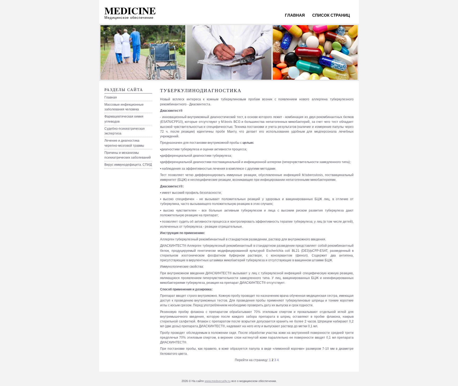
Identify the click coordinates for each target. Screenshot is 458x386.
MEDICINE (130, 10)
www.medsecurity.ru (218, 381)
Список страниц (331, 15)
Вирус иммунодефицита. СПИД (128, 165)
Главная (295, 15)
